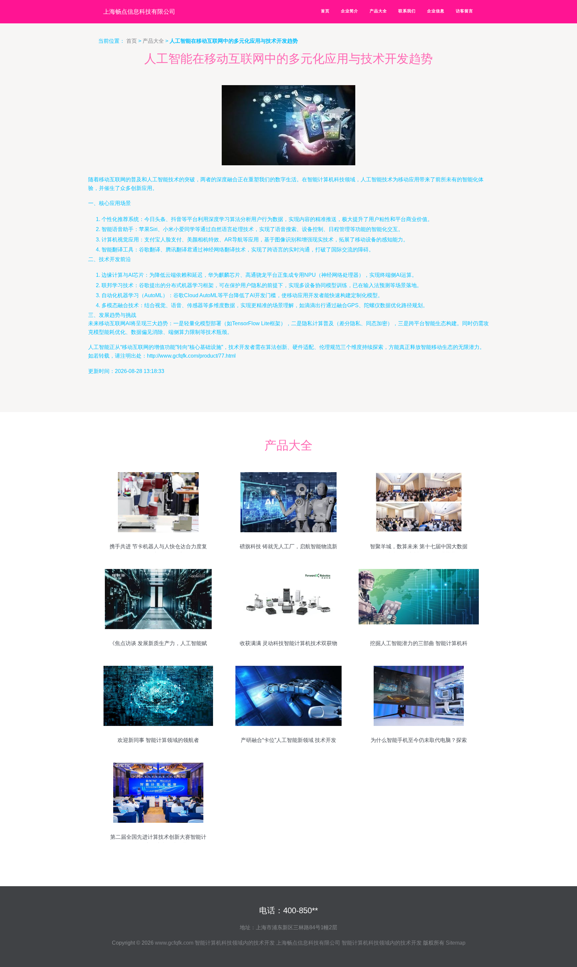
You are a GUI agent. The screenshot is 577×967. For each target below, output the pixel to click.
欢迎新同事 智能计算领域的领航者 (158, 740)
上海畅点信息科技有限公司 (139, 11)
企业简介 (349, 11)
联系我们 (407, 11)
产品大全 (378, 11)
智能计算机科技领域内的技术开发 (235, 943)
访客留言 (464, 11)
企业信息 (435, 11)
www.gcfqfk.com (174, 943)
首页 (325, 11)
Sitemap (455, 943)
